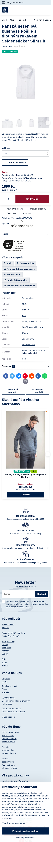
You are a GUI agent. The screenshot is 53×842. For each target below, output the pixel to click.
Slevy (4, 689)
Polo (4, 659)
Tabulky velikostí (9, 686)
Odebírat (41, 594)
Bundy (5, 654)
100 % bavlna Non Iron (32, 327)
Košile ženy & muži (10, 636)
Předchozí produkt (13, 390)
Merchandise (8, 750)
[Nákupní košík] (40, 10)
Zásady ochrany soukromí (14, 823)
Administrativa (8, 765)
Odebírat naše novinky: (25, 586)
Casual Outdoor (9, 738)
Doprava (6, 678)
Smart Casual (8, 735)
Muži (24, 304)
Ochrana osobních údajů (13, 711)
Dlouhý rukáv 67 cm (31, 321)
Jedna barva (28, 339)
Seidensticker (28, 298)
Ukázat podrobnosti (25, 837)
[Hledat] (32, 10)
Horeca (5, 759)
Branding (6, 747)
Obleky (5, 644)
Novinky (5, 627)
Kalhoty (5, 651)
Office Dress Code (10, 732)
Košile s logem (8, 741)
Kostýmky (6, 647)
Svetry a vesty (8, 641)
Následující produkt (37, 390)
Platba (5, 682)
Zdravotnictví (8, 762)
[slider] (19, 46)
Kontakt (5, 692)
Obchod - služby (9, 768)
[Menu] (47, 10)
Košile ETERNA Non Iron (13, 633)
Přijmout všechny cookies (25, 831)
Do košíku (32, 199)
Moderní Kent (28, 344)
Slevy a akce (8, 624)
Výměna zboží (8, 698)
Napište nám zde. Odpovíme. (15, 781)
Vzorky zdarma (9, 753)
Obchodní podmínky (11, 708)
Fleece (5, 665)
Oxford (25, 333)
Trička (4, 662)
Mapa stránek (8, 717)
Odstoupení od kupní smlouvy (16, 701)
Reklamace (7, 704)
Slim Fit (25, 310)
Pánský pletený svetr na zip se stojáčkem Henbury (25, 475)
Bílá (24, 315)
